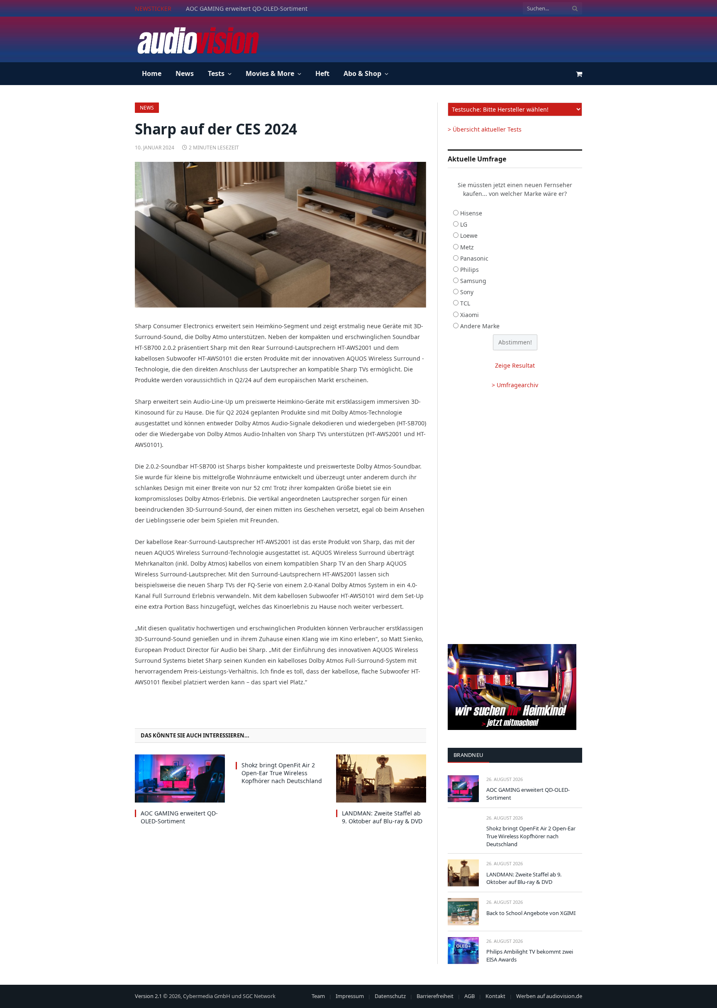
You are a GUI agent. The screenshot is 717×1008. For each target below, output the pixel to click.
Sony (466, 292)
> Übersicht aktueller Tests (485, 129)
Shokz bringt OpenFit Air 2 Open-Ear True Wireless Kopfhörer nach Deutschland (279, 8)
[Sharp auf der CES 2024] (280, 235)
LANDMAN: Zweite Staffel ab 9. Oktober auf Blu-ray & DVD (382, 817)
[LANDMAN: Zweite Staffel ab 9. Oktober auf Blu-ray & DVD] (381, 778)
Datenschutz (390, 996)
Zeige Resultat (515, 365)
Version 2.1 (148, 996)
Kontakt (495, 996)
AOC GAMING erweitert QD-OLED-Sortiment (179, 817)
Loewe (469, 235)
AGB (469, 996)
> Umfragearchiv (515, 385)
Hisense (471, 213)
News (185, 73)
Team (318, 996)
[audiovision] (197, 39)
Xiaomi (469, 315)
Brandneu (468, 755)
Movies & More (270, 73)
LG (463, 224)
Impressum (350, 996)
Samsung (473, 281)
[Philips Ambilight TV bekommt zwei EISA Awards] (463, 950)
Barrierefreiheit (435, 996)
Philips (469, 269)
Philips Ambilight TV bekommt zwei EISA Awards (529, 955)
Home (151, 73)
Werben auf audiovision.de (549, 996)
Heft (322, 73)
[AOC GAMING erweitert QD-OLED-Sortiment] (180, 778)
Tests (216, 73)
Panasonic (474, 258)
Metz (467, 247)
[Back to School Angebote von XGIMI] (463, 911)
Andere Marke (480, 326)
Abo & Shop (362, 73)
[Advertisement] (431, 38)
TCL (465, 303)
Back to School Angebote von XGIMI (531, 913)
